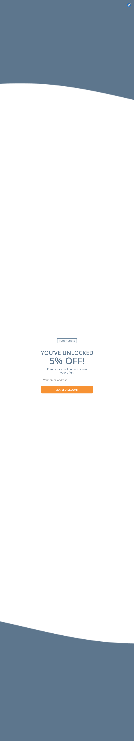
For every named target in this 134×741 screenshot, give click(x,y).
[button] (67, 390)
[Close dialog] (129, 5)
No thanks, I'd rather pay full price (67, 398)
